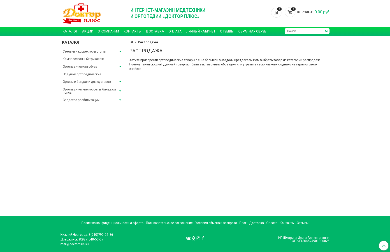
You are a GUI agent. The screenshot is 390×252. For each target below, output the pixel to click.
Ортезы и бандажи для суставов (87, 81)
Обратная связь (252, 31)
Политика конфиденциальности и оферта (112, 223)
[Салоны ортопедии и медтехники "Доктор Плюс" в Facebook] (203, 238)
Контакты (133, 31)
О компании (108, 31)
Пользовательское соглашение (169, 223)
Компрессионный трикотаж (83, 59)
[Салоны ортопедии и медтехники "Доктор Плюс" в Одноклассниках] (193, 238)
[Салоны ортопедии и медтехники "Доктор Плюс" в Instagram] (198, 238)
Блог (242, 223)
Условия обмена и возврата (216, 223)
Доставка (155, 31)
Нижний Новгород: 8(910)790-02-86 (86, 234)
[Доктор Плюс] (92, 13)
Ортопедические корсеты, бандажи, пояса (89, 91)
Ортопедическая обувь (80, 66)
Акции (87, 31)
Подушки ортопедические (82, 74)
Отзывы (227, 31)
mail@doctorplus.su (74, 244)
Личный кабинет (201, 31)
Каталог (70, 31)
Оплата (175, 31)
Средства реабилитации (81, 100)
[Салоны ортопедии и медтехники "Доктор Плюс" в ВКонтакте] (188, 238)
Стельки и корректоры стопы (84, 51)
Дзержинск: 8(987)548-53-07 (81, 239)
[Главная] (131, 42)
